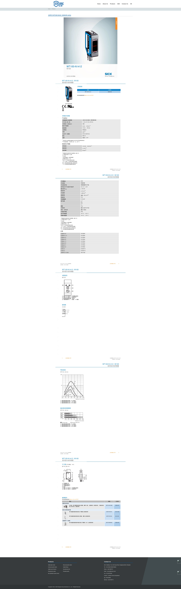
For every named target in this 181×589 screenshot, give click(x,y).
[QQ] (179, 565)
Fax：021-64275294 (108, 573)
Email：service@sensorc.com (110, 571)
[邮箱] (179, 569)
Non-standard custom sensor (53, 573)
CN (131, 4)
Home (99, 4)
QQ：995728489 (107, 577)
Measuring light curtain (67, 564)
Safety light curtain (51, 564)
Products (112, 4)
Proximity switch (66, 571)
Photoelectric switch (52, 571)
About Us (105, 4)
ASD (118, 4)
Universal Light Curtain (52, 567)
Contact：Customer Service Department (111, 575)
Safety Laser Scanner (52, 569)
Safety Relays (65, 567)
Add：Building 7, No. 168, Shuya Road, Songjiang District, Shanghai (117, 564)
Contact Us (125, 4)
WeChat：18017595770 (108, 579)
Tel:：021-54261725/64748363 (110, 567)
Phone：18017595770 (108, 569)
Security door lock (66, 569)
